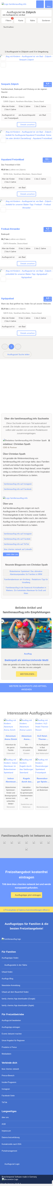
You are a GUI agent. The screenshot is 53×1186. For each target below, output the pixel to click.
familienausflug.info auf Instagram (18, 484)
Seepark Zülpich (10, 84)
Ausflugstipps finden (10, 958)
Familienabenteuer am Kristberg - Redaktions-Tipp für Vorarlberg (26, 580)
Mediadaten (6, 1054)
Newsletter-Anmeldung (11, 985)
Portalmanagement (9, 1151)
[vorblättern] (46, 68)
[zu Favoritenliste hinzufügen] (3, 58)
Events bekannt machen (12, 1034)
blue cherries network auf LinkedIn (18, 549)
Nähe (32, 20)
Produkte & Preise (9, 1047)
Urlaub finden (7, 972)
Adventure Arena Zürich (11, 737)
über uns (5, 1117)
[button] (5, 346)
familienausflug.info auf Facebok (17, 539)
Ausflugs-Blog (7, 979)
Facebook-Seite (8, 1096)
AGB (4, 1124)
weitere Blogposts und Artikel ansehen (27, 688)
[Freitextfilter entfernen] (40, 4)
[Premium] (47, 714)
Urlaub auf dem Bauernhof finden (15, 992)
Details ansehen (27, 124)
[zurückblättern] (7, 68)
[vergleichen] (3, 64)
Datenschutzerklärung (11, 1137)
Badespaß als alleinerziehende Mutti (26, 660)
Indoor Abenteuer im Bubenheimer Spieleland (11, 780)
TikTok (4, 1102)
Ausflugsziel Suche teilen (18, 354)
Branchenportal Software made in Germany (18, 1178)
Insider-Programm (9, 1082)
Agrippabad (7, 298)
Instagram (6, 1089)
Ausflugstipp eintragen (11, 1027)
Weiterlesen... (28, 674)
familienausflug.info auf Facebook (18, 489)
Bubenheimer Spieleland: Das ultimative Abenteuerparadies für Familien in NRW (26, 572)
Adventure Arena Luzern (26, 738)
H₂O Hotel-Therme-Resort (42, 738)
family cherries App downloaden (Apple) (18, 1005)
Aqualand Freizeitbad (12, 159)
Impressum (6, 1131)
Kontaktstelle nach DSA (11, 1144)
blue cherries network (10, 1069)
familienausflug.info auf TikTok (16, 544)
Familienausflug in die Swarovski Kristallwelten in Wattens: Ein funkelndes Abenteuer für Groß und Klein (26, 590)
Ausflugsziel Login (11, 1164)
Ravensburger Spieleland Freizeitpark (42, 780)
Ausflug (28, 654)
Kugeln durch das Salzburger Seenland (26, 780)
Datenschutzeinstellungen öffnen (33, 910)
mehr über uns (12, 554)
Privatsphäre (11, 910)
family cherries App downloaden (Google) (18, 999)
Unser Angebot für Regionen (13, 1040)
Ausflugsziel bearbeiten (11, 1020)
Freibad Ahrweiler (10, 229)
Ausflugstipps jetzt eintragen (28, 895)
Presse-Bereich (8, 1075)
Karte (20, 20)
